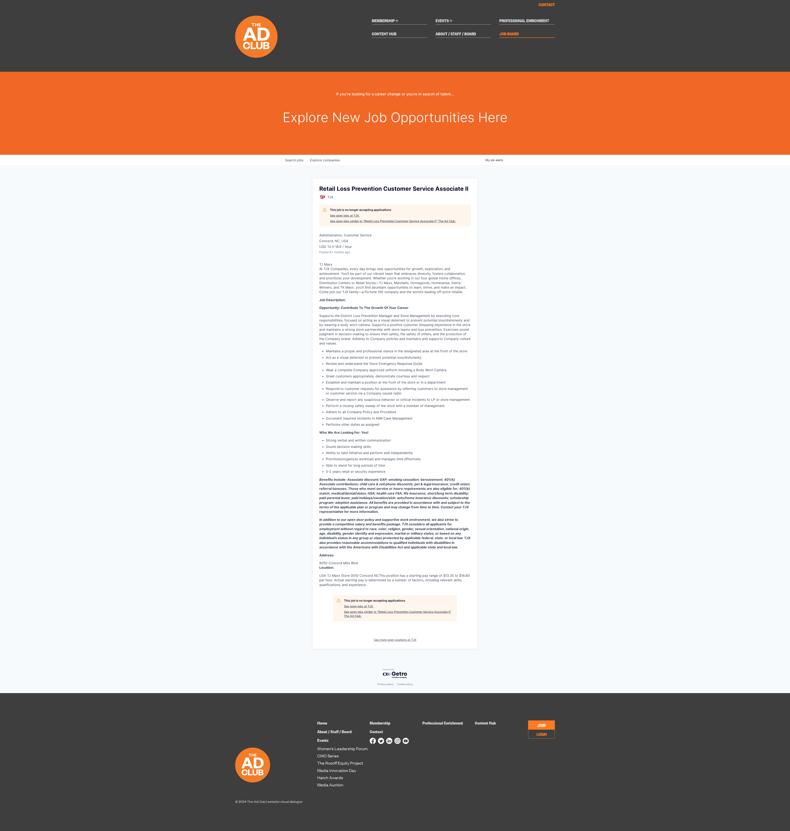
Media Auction (330, 784)
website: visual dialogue (284, 801)
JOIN (541, 725)
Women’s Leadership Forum (342, 748)
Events (444, 21)
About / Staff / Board (456, 33)
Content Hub (384, 33)
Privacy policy (385, 684)
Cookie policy (405, 684)
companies (325, 160)
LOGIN (542, 734)
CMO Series (328, 756)
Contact (547, 4)
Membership (385, 21)
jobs (294, 160)
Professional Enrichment (524, 20)
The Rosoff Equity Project (340, 763)
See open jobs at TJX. (345, 215)
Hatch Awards (330, 777)
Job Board (509, 33)
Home (322, 722)
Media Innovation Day (336, 770)
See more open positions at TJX (395, 639)
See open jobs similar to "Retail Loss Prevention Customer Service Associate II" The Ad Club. (393, 221)
